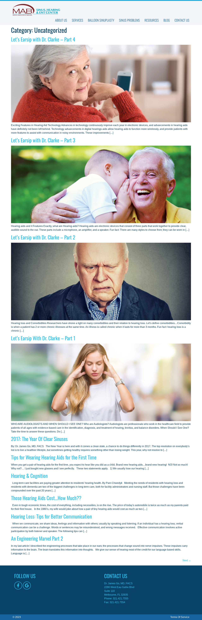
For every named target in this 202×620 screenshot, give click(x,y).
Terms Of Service (179, 617)
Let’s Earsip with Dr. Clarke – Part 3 (43, 140)
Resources (152, 20)
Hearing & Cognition (29, 475)
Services (77, 20)
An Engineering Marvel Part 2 (37, 538)
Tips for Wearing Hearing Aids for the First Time (53, 457)
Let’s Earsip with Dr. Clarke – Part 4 (43, 39)
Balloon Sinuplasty (101, 20)
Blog (166, 20)
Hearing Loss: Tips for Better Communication (51, 516)
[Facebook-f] (18, 585)
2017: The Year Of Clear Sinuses (39, 438)
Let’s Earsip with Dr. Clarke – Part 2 (43, 237)
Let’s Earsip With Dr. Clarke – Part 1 (43, 338)
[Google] (27, 585)
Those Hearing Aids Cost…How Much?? (46, 497)
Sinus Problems (129, 20)
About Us (61, 20)
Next (187, 560)
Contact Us (182, 20)
